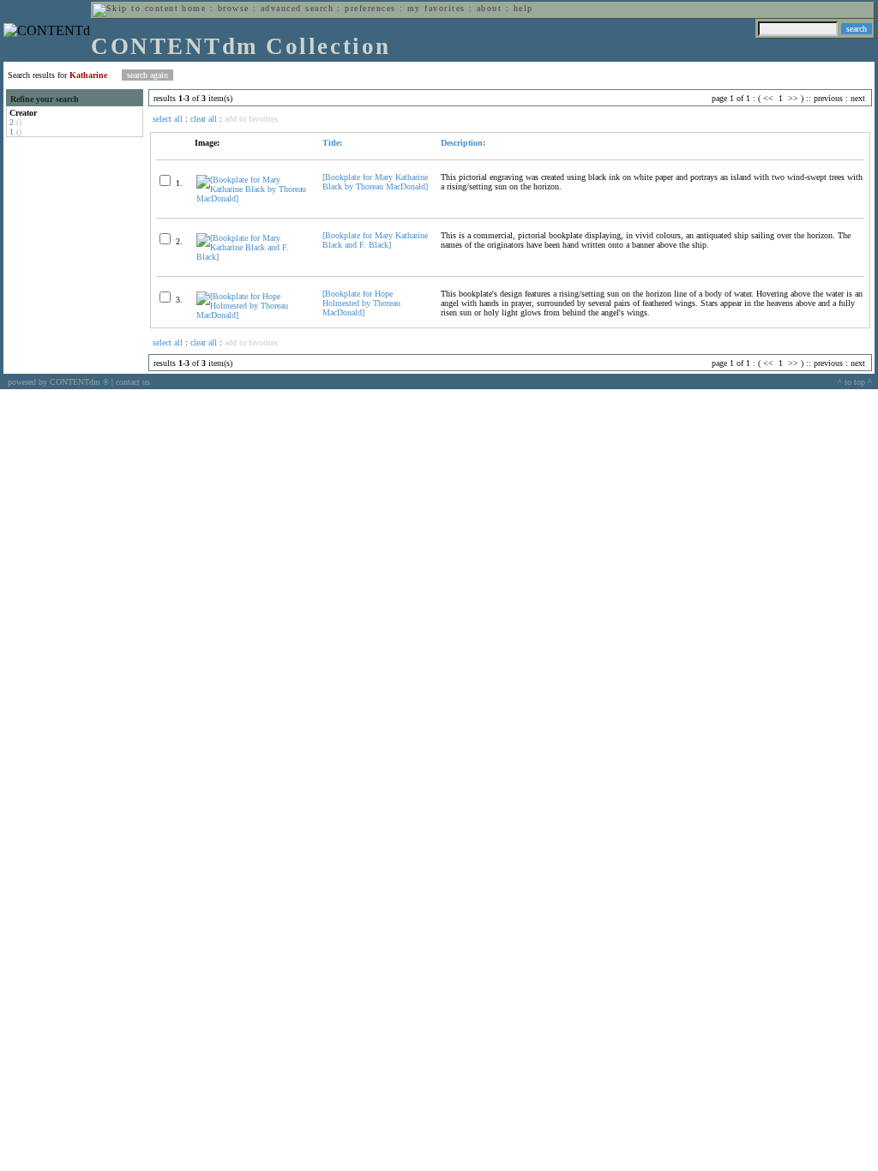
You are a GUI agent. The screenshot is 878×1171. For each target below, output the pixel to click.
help (523, 8)
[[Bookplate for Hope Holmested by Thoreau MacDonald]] (252, 315)
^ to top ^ (855, 382)
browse (234, 8)
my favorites (436, 8)
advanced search (297, 8)
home (194, 8)
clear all (203, 118)
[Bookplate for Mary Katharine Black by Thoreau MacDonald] (375, 181)
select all (168, 118)
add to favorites (251, 118)
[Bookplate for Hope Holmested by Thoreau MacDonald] (361, 303)
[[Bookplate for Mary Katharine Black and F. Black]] (252, 256)
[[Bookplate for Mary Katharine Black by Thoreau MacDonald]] (252, 198)
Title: (332, 142)
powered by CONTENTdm (58, 382)
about (489, 8)
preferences (370, 8)
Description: (463, 142)
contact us (133, 382)
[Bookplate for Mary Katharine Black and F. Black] (375, 240)
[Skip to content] (135, 8)
